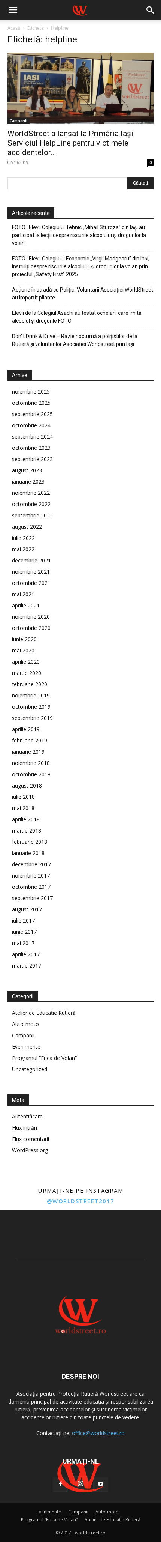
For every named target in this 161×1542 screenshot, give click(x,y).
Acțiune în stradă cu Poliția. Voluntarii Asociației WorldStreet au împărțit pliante (82, 294)
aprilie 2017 (26, 954)
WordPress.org (30, 1150)
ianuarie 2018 (28, 853)
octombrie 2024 (31, 425)
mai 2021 (23, 594)
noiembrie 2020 (31, 616)
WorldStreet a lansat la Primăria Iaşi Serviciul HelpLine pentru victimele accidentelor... (70, 143)
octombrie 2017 (31, 886)
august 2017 (27, 909)
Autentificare (27, 1116)
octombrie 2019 (31, 706)
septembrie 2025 (32, 414)
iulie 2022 (23, 537)
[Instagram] (80, 1483)
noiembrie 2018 (31, 762)
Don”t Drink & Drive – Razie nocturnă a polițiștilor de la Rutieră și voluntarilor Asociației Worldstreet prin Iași (74, 340)
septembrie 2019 (32, 717)
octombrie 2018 (31, 774)
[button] (13, 10)
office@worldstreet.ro (98, 1433)
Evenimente (26, 1046)
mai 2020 (23, 650)
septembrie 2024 (32, 436)
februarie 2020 (29, 684)
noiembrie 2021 (31, 571)
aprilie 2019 (26, 729)
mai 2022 (23, 549)
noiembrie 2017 (31, 875)
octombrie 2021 (31, 582)
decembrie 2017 (31, 864)
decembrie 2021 (31, 560)
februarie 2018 (29, 841)
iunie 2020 (24, 639)
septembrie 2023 (32, 459)
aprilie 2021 (26, 605)
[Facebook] (60, 1484)
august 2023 (27, 470)
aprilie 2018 (26, 819)
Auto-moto (25, 1024)
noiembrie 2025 (31, 391)
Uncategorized (29, 1069)
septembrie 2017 (32, 898)
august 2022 (27, 526)
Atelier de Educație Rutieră (44, 1012)
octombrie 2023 (31, 447)
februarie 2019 (29, 740)
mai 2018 (23, 808)
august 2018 (27, 785)
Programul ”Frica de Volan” (44, 1057)
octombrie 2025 (31, 402)
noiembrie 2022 (31, 492)
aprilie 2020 (26, 661)
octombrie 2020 (31, 627)
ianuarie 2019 (28, 751)
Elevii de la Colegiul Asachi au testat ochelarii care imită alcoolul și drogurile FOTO (77, 317)
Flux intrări (24, 1127)
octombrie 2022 (31, 504)
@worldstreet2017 (81, 1201)
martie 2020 (26, 672)
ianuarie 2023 (28, 481)
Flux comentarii (30, 1138)
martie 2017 (26, 965)
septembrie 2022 (32, 515)
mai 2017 (23, 943)
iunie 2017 (24, 931)
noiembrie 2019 (31, 695)
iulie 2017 (23, 920)
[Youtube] (100, 1484)
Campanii (18, 120)
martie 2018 (26, 830)
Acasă (13, 28)
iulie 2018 (23, 796)
